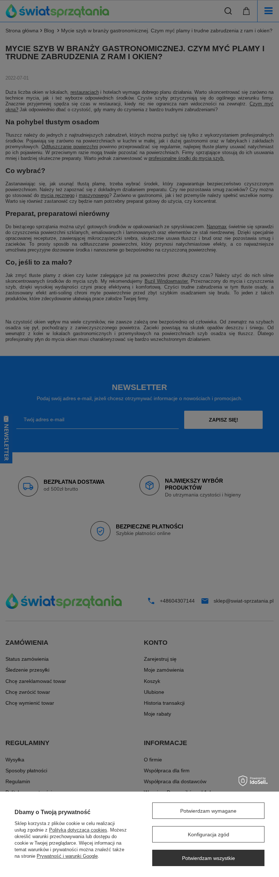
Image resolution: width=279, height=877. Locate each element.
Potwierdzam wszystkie (208, 858)
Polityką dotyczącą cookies (78, 830)
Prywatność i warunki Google (67, 856)
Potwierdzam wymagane (208, 811)
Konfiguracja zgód (208, 834)
